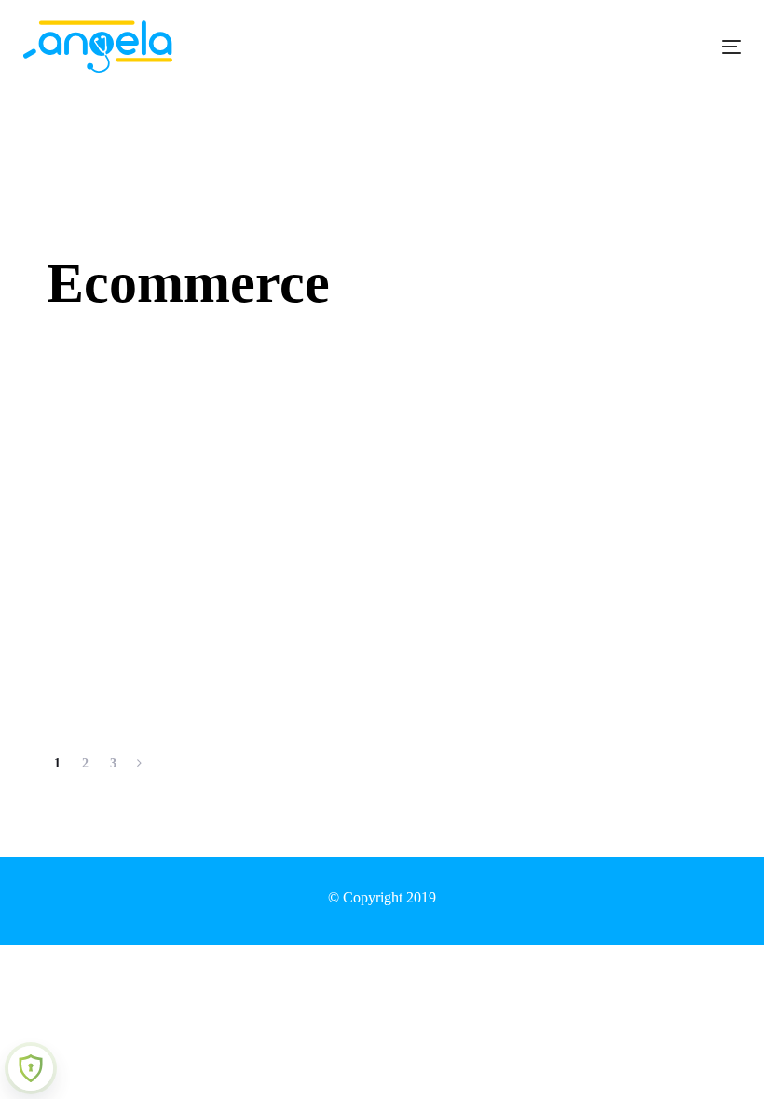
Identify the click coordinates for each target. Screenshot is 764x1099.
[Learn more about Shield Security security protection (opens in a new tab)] (31, 1068)
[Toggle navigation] (621, 47)
